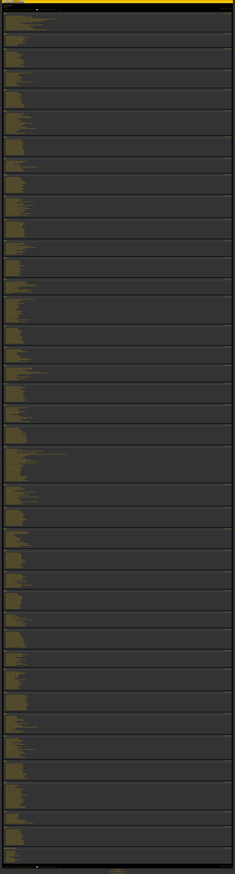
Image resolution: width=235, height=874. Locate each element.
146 (55, 9)
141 (46, 9)
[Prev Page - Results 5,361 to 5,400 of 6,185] (13, 9)
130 (26, 9)
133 (31, 9)
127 (20, 9)
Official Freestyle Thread (7, 5)
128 (22, 9)
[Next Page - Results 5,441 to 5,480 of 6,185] (58, 9)
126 (18, 9)
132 (29, 9)
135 (35, 9)
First (12, 9)
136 (37, 9)
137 (39, 9)
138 (41, 9)
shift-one (124, 873)
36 (15, 9)
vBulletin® (119, 870)
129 (24, 9)
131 (28, 9)
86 (17, 9)
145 (53, 9)
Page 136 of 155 (7, 9)
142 (48, 9)
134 (33, 9)
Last (59, 9)
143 (50, 9)
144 (52, 9)
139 (42, 9)
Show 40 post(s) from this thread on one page (225, 8)
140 (44, 9)
